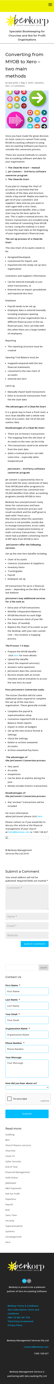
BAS (7, 1139)
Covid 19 (10, 1155)
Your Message (13, 1057)
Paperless (10, 1198)
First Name (12, 985)
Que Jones (13, 82)
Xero (7, 85)
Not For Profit (12, 1193)
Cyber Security (13, 1161)
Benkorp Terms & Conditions (23, 1305)
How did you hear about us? (21, 1083)
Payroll (9, 1204)
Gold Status (11, 1177)
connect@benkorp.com (36, 1346)
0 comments (18, 85)
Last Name (12, 999)
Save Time (11, 1215)
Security (9, 1220)
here (16, 655)
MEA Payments (13, 1188)
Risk (7, 1209)
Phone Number (14, 1043)
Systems (39, 82)
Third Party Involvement (21, 1321)
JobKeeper (10, 1182)
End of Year (11, 1166)
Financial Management (17, 1172)
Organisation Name (17, 1028)
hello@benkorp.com (19, 831)
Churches (10, 1150)
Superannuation (14, 1225)
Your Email (12, 1014)
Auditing (9, 1134)
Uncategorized (13, 1236)
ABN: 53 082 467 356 (19, 1317)
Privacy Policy (15, 1325)
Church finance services (18, 1145)
